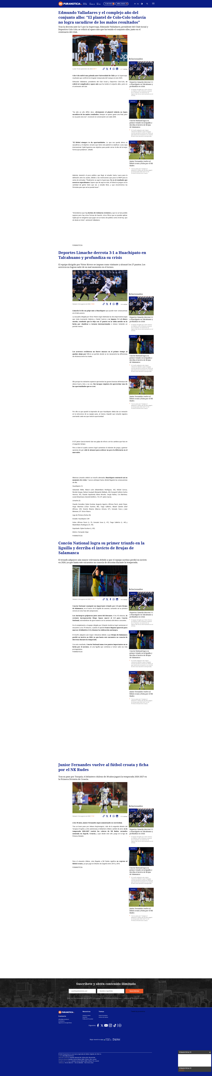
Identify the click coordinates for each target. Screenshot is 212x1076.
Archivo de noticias (103, 1017)
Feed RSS (85, 1017)
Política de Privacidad (88, 1019)
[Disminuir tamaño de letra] (138, 3)
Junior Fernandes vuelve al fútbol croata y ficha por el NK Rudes (141, 163)
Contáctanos (61, 1021)
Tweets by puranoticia (138, 1011)
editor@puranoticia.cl (63, 1019)
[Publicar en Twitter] (107, 69)
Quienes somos (87, 1015)
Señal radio (121, 3)
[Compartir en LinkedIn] (117, 69)
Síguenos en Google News (65, 1022)
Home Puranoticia (103, 1015)
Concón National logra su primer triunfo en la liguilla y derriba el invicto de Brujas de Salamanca (141, 123)
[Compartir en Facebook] (110, 69)
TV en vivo (108, 3)
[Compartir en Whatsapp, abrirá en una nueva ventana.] (114, 69)
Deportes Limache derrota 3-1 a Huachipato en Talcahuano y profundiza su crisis (141, 84)
